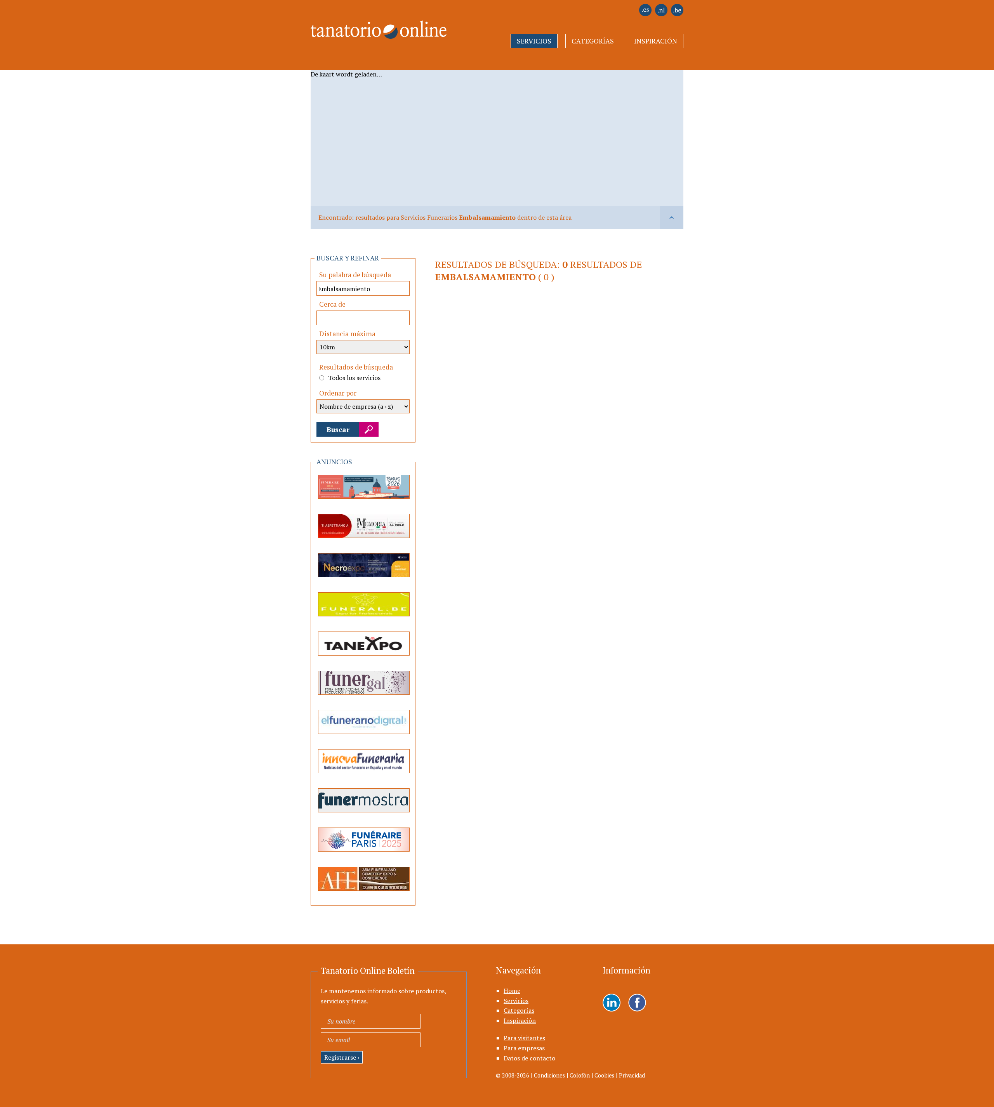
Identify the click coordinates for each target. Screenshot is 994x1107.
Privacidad (632, 1075)
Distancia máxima (347, 333)
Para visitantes (524, 1038)
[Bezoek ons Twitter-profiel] (637, 1003)
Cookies (604, 1075)
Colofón (580, 1075)
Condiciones (549, 1075)
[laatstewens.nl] (661, 14)
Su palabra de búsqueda (355, 274)
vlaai (671, 217)
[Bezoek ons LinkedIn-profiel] (611, 1003)
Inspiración (655, 40)
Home (512, 990)
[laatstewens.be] (677, 14)
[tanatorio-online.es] (645, 14)
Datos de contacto (529, 1058)
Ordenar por (337, 393)
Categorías (593, 40)
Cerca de (332, 304)
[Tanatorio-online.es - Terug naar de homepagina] (374, 25)
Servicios (534, 40)
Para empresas (524, 1048)
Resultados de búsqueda (356, 367)
